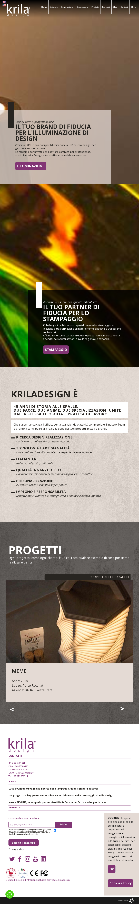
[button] (9, 894)
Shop (133, 7)
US (4, 6)
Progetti (106, 7)
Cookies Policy (121, 883)
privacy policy (32, 834)
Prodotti (95, 7)
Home (44, 7)
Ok (112, 869)
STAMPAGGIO (56, 349)
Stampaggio (82, 7)
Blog (115, 7)
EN (4, 2)
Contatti (124, 7)
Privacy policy (16, 849)
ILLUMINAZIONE (30, 166)
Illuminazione (67, 7)
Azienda (54, 7)
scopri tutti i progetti (109, 577)
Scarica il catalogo (23, 842)
